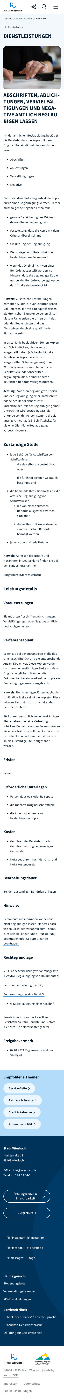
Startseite (7, 18)
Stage (31, 1258)
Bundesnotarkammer (23, 566)
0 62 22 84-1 (23, 1175)
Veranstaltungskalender (19, 1291)
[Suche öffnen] (44, 8)
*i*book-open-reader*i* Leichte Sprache (29, 1317)
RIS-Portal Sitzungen (17, 1299)
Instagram (38, 1238)
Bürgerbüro (25, 1213)
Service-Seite (42, 18)
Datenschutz (32, 1384)
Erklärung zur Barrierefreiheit (22, 1333)
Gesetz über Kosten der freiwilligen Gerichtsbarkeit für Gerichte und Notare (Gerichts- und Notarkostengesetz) (29, 1022)
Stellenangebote (14, 1283)
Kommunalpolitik (21, 1124)
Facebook (36, 1248)
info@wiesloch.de (24, 1170)
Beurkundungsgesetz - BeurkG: (24, 994)
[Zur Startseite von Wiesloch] (12, 7)
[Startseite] (19, 1359)
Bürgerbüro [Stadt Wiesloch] (22, 575)
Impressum (10, 1384)
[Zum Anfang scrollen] (56, 1391)
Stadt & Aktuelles (20, 1112)
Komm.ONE (11, 1375)
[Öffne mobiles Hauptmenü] (56, 7)
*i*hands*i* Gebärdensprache (22, 1325)
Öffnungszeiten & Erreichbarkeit (25, 1196)
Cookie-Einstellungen (17, 1391)
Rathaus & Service (24, 18)
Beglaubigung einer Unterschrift (36, 396)
